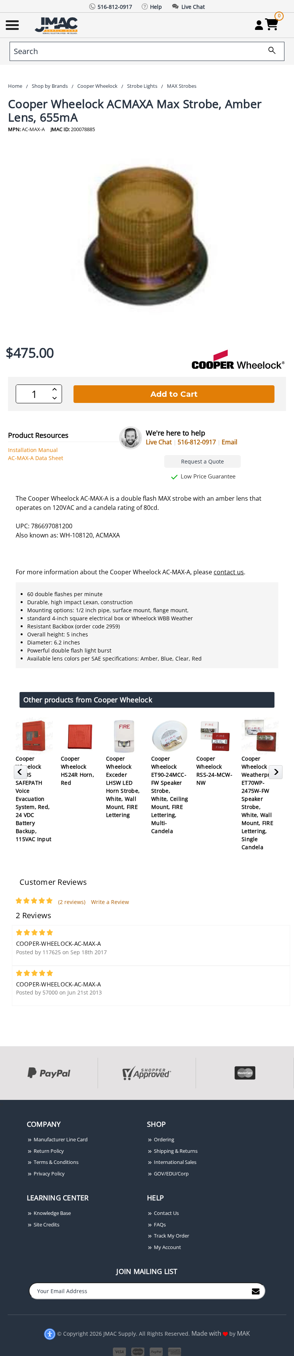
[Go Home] (57, 25)
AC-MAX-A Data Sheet (35, 458)
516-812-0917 (197, 442)
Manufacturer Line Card (60, 1139)
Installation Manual (33, 450)
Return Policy (48, 1150)
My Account (167, 1247)
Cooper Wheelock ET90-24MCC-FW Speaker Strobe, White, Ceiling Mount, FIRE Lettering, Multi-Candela (169, 795)
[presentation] (1, 1104)
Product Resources (38, 435)
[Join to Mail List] (256, 1290)
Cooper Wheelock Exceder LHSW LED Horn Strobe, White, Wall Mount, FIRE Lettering (123, 787)
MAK (243, 1333)
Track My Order (171, 1235)
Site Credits (46, 1224)
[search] (269, 51)
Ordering (163, 1139)
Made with (207, 1333)
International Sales (174, 1162)
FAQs (159, 1224)
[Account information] (259, 25)
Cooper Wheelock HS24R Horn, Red (77, 770)
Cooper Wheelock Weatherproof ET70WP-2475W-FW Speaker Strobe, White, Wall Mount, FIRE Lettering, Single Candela (260, 803)
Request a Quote (202, 461)
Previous (22, 774)
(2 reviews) (71, 902)
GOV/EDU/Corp (171, 1173)
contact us (229, 572)
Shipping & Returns (175, 1150)
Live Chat (159, 442)
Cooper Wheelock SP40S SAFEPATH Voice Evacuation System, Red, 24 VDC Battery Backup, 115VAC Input (33, 799)
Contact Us (166, 1213)
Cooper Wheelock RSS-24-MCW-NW (214, 770)
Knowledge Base (52, 1213)
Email (229, 442)
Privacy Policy (49, 1173)
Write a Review (110, 902)
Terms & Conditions (55, 1162)
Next (277, 774)
